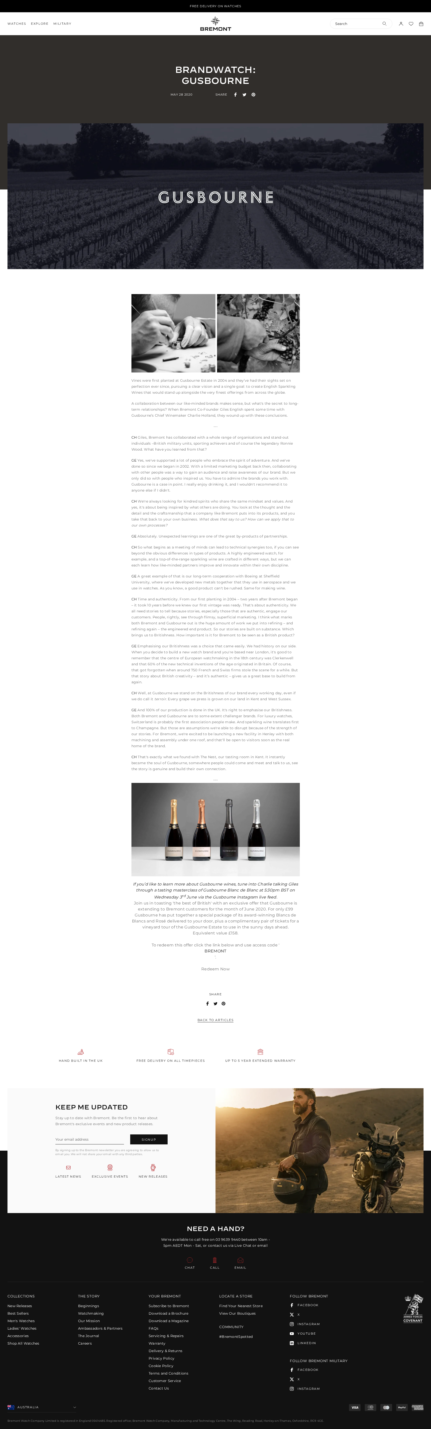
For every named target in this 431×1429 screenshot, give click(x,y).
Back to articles (216, 1020)
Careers (85, 1343)
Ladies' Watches (22, 1328)
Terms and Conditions (168, 1373)
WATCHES (16, 23)
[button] (39, 1296)
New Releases (19, 1306)
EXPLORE (39, 23)
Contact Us (159, 1388)
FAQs (153, 1328)
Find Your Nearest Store (241, 1306)
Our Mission (89, 1321)
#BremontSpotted (236, 1336)
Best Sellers (18, 1313)
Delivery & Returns (165, 1351)
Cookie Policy (161, 1366)
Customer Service (165, 1381)
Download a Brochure (169, 1313)
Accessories (18, 1336)
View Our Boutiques (237, 1313)
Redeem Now (215, 969)
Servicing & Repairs (166, 1336)
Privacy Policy (161, 1358)
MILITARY (62, 23)
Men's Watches (21, 1321)
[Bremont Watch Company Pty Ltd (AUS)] (215, 23)
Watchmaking (91, 1313)
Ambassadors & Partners (100, 1328)
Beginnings (88, 1306)
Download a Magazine (169, 1321)
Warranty (157, 1343)
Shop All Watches (23, 1343)
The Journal (88, 1336)
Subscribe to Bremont (169, 1306)
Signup (149, 1139)
